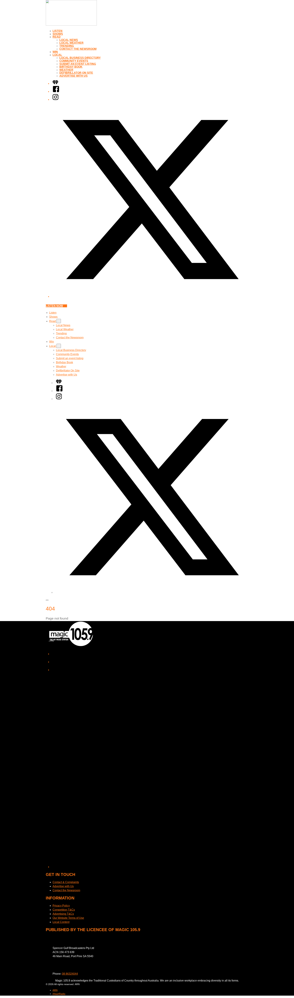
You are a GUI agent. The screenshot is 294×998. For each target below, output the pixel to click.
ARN (55, 990)
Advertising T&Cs (63, 913)
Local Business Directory (80, 57)
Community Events (73, 60)
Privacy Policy (61, 905)
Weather (66, 69)
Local (57, 54)
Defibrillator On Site (76, 72)
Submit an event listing (77, 63)
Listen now (54, 305)
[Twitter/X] (150, 296)
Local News (68, 39)
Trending (66, 45)
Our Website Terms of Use (68, 917)
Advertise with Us (73, 75)
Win (55, 51)
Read (57, 36)
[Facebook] (56, 91)
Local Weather (71, 42)
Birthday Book (71, 66)
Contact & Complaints (66, 882)
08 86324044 (70, 973)
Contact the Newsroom (77, 48)
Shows (58, 34)
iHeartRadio (59, 993)
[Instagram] (55, 99)
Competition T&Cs (64, 909)
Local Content (61, 922)
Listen (57, 30)
